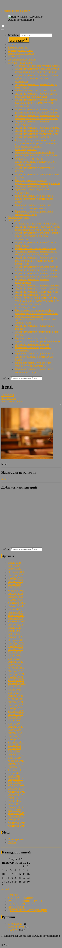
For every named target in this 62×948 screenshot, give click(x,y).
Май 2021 (14, 692)
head (4, 479)
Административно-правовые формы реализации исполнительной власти (36, 111)
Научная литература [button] (20, 62)
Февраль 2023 (16, 640)
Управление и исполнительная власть (37, 65)
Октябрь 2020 (16, 711)
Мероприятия (16, 926)
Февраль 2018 (16, 785)
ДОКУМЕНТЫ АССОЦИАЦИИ (27, 910)
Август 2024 (15, 606)
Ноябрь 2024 (15, 599)
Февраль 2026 (16, 572)
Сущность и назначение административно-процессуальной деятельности (35, 161)
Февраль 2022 (16, 667)
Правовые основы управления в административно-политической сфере (34, 198)
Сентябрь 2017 (16, 791)
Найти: (5, 378)
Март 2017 (14, 810)
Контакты (14, 56)
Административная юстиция (32, 186)
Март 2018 (14, 782)
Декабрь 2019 (16, 736)
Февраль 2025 (16, 590)
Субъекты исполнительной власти (35, 90)
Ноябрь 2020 (15, 708)
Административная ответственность (36, 133)
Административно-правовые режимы (37, 127)
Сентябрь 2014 (16, 825)
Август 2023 (15, 624)
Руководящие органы (20, 50)
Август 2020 (15, 714)
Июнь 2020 (14, 720)
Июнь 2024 (14, 609)
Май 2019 (14, 751)
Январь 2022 (15, 671)
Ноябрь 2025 (15, 578)
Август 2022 (15, 649)
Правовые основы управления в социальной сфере (34, 213)
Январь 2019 (15, 763)
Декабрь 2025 (16, 575)
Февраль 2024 (16, 615)
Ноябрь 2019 (15, 739)
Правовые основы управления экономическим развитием (33, 207)
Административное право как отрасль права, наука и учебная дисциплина (37, 70)
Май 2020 (14, 723)
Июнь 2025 (14, 584)
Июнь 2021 (14, 689)
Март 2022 (14, 664)
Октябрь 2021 (16, 680)
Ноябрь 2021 (15, 677)
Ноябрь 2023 (15, 618)
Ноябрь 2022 (15, 646)
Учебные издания (18, 217)
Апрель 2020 (15, 726)
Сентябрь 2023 (16, 621)
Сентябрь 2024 (16, 602)
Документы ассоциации (22, 59)
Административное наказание (33, 136)
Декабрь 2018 (16, 766)
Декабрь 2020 (16, 705)
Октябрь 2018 (16, 770)
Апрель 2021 (15, 695)
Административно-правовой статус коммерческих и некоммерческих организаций (36, 102)
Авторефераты (16, 220)
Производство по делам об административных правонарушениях (37, 182)
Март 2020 (14, 729)
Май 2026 (14, 565)
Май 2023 (14, 633)
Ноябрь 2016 (15, 819)
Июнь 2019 (14, 748)
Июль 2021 (14, 686)
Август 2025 (15, 581)
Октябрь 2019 (16, 742)
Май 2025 (14, 587)
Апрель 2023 (15, 636)
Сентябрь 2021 (16, 683)
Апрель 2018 (15, 779)
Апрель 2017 (15, 807)
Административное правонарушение (37, 130)
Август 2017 (15, 794)
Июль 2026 (14, 562)
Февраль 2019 (16, 760)
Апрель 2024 (15, 612)
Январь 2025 (15, 593)
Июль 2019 (14, 745)
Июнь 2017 (14, 800)
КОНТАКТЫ (16, 907)
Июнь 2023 (14, 630)
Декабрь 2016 (16, 816)
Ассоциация (8, 398)
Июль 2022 (14, 652)
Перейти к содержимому (15, 10)
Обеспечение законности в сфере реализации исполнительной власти (36, 154)
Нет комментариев (12, 401)
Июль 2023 (14, 627)
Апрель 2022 (15, 661)
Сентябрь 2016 (16, 822)
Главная (13, 44)
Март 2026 (14, 568)
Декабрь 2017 (16, 788)
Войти (12, 842)
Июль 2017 (14, 797)
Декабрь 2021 (16, 674)
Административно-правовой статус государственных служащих (36, 95)
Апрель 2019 (15, 754)
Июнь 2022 (14, 655)
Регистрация (15, 839)
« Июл (5, 888)
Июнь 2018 (14, 773)
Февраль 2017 (16, 813)
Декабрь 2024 (16, 596)
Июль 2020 (14, 717)
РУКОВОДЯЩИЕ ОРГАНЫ (25, 901)
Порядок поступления (21, 53)
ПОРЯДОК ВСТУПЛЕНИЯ (24, 904)
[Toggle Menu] (2, 29)
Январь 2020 (15, 732)
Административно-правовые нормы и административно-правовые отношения (37, 78)
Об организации (18, 47)
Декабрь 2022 (16, 643)
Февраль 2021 (16, 698)
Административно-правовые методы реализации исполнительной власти (37, 117)
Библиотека (15, 923)
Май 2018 (14, 776)
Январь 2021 (15, 701)
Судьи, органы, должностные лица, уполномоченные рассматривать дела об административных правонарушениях (37, 145)
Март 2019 (14, 757)
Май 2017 (14, 804)
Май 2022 (14, 658)
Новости (13, 929)
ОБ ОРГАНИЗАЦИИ (20, 897)
